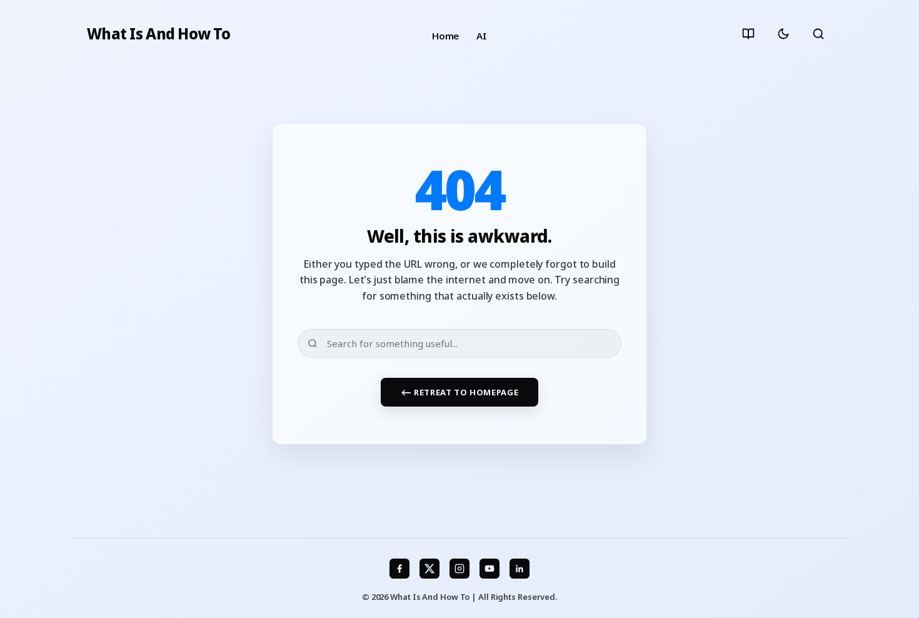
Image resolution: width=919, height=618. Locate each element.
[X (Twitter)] (429, 569)
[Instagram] (459, 569)
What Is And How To (158, 34)
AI (481, 35)
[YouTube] (490, 569)
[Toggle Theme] (783, 34)
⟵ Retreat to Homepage (460, 392)
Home (446, 35)
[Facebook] (399, 569)
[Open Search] (818, 34)
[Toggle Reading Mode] (748, 34)
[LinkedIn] (520, 569)
